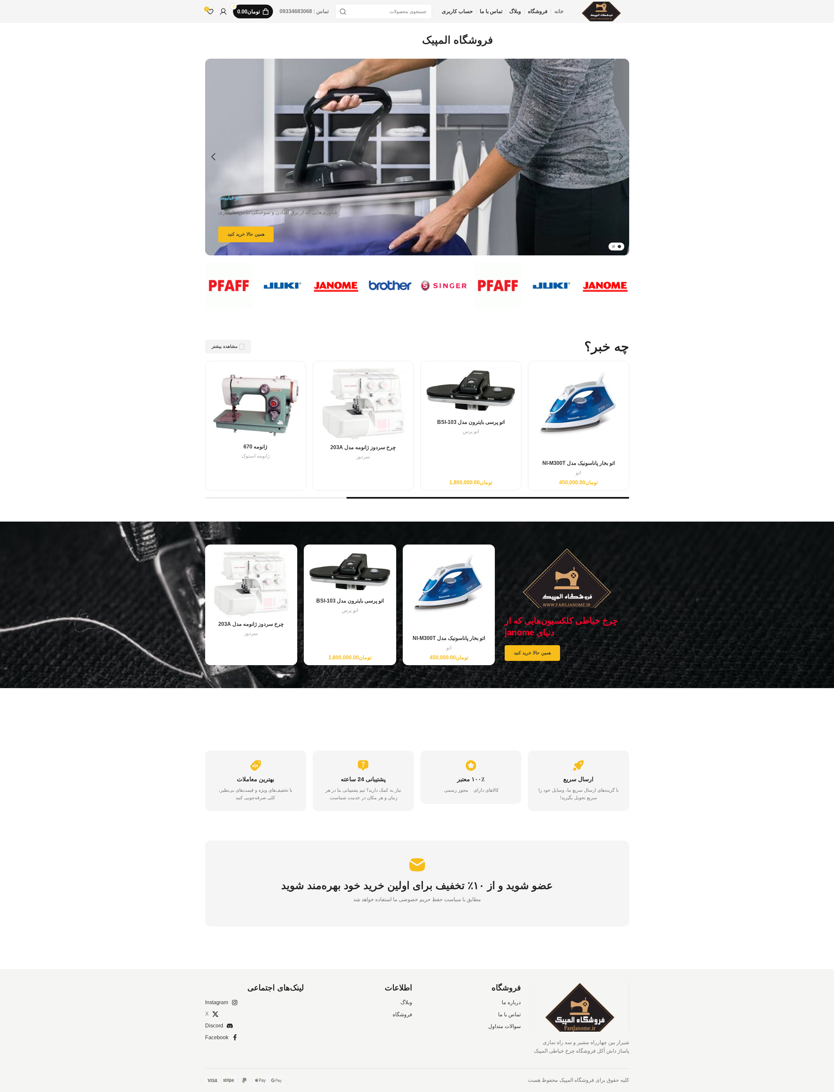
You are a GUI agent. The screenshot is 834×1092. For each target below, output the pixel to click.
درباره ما (511, 1002)
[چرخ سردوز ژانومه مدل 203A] (363, 403)
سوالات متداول (504, 1026)
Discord (214, 1025)
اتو (578, 472)
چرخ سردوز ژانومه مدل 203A (363, 447)
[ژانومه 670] (255, 403)
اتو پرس (471, 431)
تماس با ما (509, 1014)
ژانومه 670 (255, 446)
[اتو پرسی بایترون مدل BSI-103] (471, 391)
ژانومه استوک (256, 456)
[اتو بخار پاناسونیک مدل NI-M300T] (578, 411)
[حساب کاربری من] (223, 11)
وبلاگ (406, 1002)
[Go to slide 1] (619, 246)
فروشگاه (402, 1014)
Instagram (216, 1002)
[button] (621, 157)
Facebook (216, 1037)
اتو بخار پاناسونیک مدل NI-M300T (578, 463)
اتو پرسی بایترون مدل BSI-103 (471, 422)
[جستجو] (342, 11)
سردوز (363, 456)
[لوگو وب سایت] (601, 11)
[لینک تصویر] (580, 1006)
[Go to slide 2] (613, 246)
